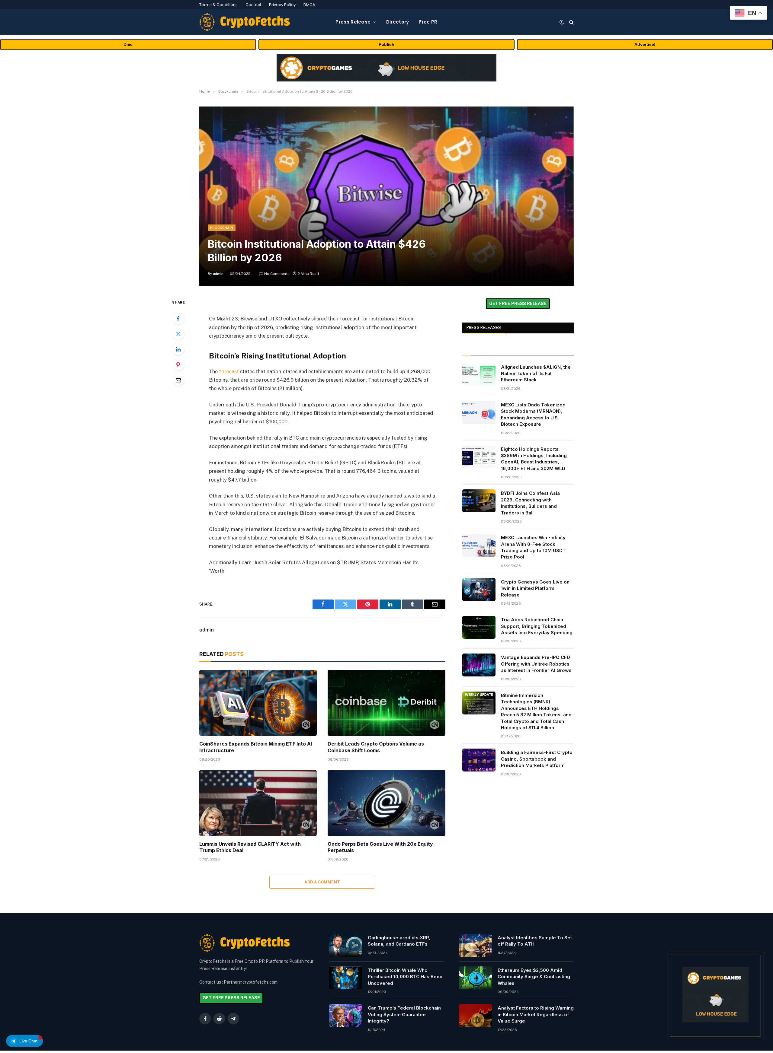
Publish (386, 44)
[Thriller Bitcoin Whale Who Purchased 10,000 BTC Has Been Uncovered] (345, 977)
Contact (253, 5)
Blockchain (221, 228)
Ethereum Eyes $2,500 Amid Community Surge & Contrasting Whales (534, 976)
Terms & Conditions (218, 5)
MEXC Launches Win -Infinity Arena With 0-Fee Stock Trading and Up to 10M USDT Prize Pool (533, 547)
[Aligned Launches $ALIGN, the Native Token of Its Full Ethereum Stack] (479, 374)
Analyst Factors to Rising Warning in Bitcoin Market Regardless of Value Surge (536, 1014)
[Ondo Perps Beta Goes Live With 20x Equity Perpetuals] (386, 803)
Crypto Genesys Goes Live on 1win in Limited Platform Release (535, 588)
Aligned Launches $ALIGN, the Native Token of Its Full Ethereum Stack (536, 373)
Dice (128, 44)
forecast (229, 371)
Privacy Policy (282, 5)
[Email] (178, 380)
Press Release (352, 22)
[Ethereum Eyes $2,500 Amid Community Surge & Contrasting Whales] (475, 977)
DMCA (309, 5)
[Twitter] (178, 334)
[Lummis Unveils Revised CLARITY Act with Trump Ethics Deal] (258, 803)
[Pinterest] (178, 364)
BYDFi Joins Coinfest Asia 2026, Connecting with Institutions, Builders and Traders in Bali (530, 502)
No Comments (277, 274)
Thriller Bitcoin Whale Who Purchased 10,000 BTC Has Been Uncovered (405, 976)
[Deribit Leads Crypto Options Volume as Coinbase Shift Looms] (386, 703)
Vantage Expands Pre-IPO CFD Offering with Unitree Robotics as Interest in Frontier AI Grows (536, 663)
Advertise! (645, 44)
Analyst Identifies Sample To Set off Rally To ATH (535, 941)
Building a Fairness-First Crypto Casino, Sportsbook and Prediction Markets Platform (537, 758)
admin (218, 274)
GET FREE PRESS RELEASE (518, 303)
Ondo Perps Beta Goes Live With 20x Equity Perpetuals (380, 847)
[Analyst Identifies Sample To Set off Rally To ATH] (475, 945)
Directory (397, 22)
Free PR (428, 22)
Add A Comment (322, 882)
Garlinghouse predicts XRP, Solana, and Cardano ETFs (399, 941)
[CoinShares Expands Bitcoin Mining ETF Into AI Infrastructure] (258, 703)
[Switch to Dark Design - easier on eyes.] (561, 22)
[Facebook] (178, 318)
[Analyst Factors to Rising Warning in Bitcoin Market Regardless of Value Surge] (475, 1015)
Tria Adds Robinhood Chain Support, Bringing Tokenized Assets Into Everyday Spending (537, 626)
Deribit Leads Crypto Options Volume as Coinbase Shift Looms (376, 747)
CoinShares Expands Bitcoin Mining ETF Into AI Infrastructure (255, 747)
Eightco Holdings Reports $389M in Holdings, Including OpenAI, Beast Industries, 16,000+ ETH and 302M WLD (534, 458)
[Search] (571, 22)
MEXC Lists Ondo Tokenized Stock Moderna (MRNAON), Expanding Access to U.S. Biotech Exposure (533, 414)
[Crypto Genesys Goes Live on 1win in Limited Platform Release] (479, 589)
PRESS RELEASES (484, 327)
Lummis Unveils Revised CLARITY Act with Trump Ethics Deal (250, 847)
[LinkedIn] (178, 349)
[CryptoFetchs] (244, 22)
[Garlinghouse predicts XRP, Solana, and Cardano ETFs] (345, 945)
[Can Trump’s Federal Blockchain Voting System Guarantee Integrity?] (345, 1015)
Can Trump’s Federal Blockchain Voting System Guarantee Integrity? (404, 1014)
